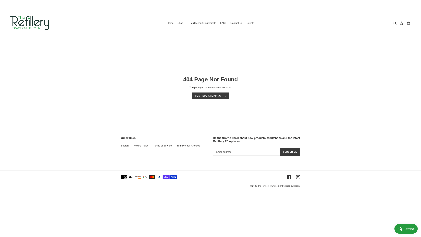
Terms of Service (162, 145)
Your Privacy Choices (188, 145)
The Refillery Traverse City (270, 186)
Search (125, 145)
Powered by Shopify (291, 186)
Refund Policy (141, 145)
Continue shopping (208, 96)
